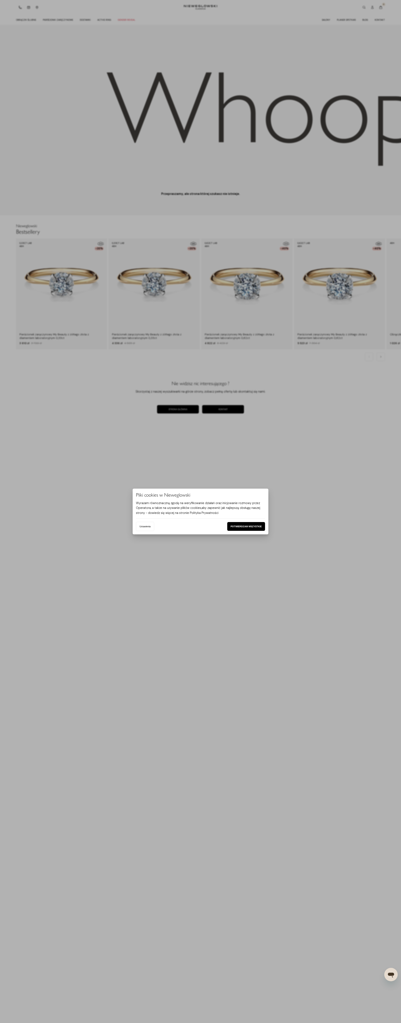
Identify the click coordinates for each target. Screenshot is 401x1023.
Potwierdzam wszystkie (246, 526)
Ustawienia (145, 526)
